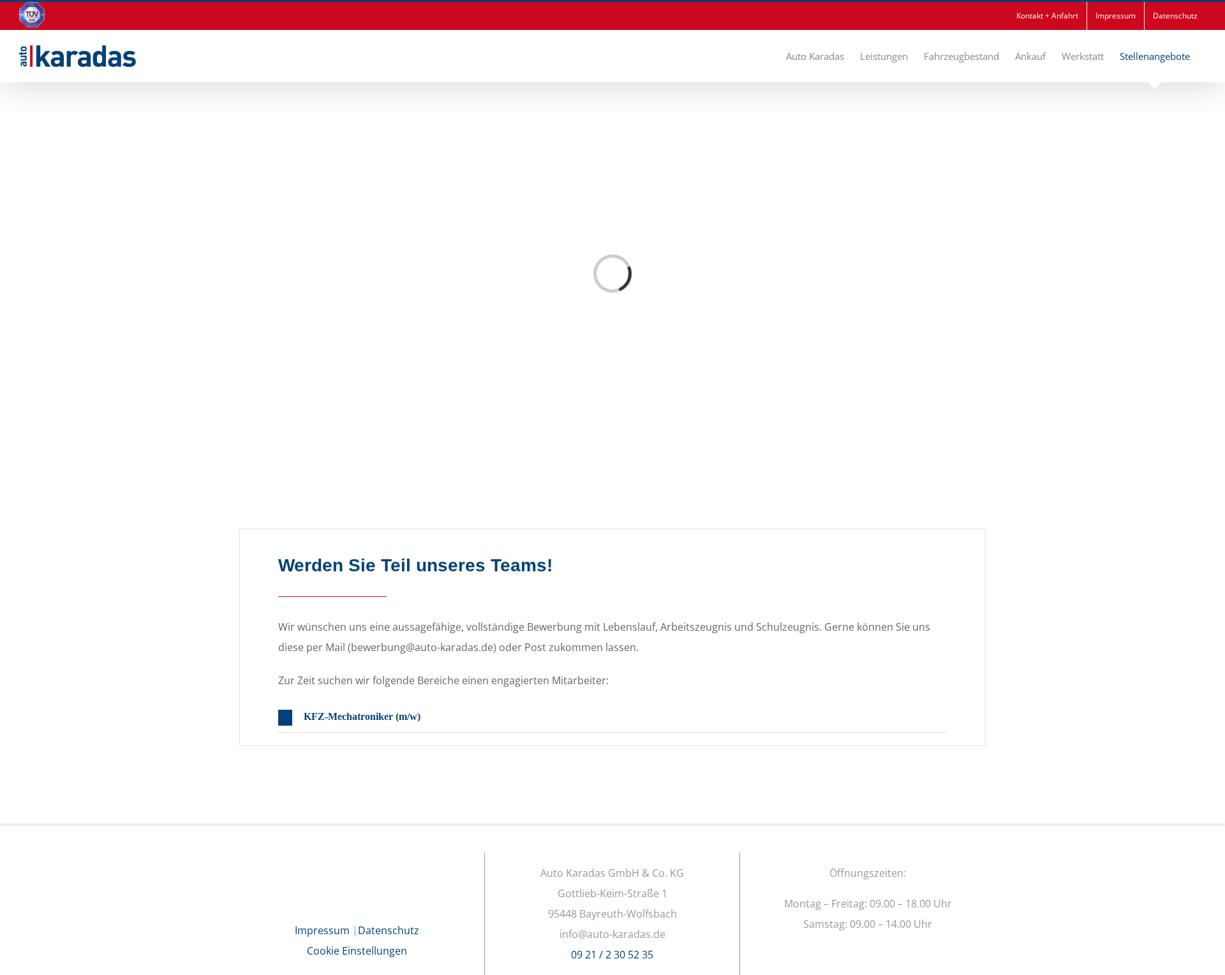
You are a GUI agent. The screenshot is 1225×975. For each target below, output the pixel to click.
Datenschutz (388, 930)
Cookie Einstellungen (357, 951)
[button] (612, 717)
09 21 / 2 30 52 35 (612, 955)
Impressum (322, 930)
